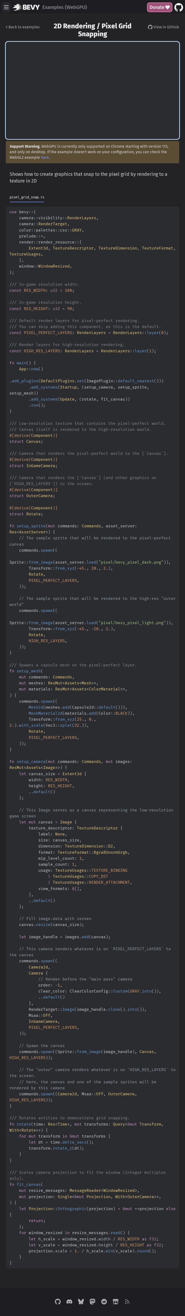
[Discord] (69, 1302)
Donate (157, 7)
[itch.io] (115, 1302)
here (45, 157)
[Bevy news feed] (127, 1302)
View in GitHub (165, 27)
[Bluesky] (81, 1302)
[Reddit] (104, 1302)
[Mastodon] (92, 1302)
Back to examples (23, 27)
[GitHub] (58, 1302)
